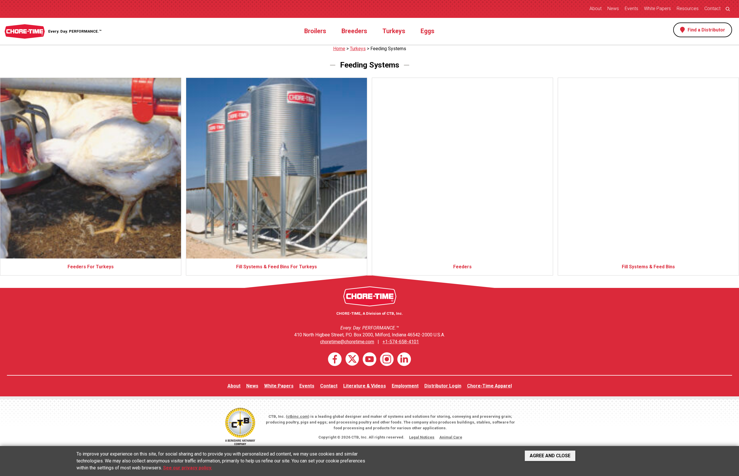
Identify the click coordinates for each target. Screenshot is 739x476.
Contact (712, 8)
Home (339, 48)
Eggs (427, 31)
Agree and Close (550, 455)
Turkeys (393, 31)
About (595, 8)
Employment (405, 386)
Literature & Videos (364, 386)
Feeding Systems (388, 48)
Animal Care (450, 437)
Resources (688, 8)
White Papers (657, 8)
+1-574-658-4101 (400, 341)
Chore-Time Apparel (489, 386)
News (613, 8)
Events (631, 8)
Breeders (354, 31)
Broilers (315, 31)
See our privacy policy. (187, 468)
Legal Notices (421, 437)
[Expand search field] (727, 9)
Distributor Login (442, 386)
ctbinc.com (297, 416)
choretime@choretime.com (347, 341)
